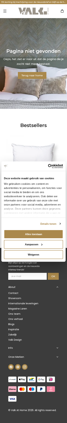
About (11, 287)
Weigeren (33, 254)
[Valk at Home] (33, 11)
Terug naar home (32, 75)
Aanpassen (31, 244)
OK (53, 276)
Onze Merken (16, 357)
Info (10, 348)
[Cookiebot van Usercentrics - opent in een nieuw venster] (48, 166)
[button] (5, 11)
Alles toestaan (33, 234)
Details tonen (48, 223)
